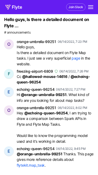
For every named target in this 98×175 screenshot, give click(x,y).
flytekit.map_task (31, 165)
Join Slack (75, 7)
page (76, 58)
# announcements (17, 32)
